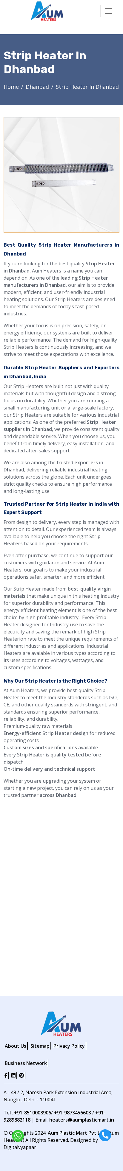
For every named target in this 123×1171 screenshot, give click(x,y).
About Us (15, 1046)
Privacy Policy (69, 1046)
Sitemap (40, 1046)
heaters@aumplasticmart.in (81, 1120)
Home (11, 86)
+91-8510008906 (32, 1112)
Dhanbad (37, 86)
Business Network (26, 1063)
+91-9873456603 (72, 1112)
